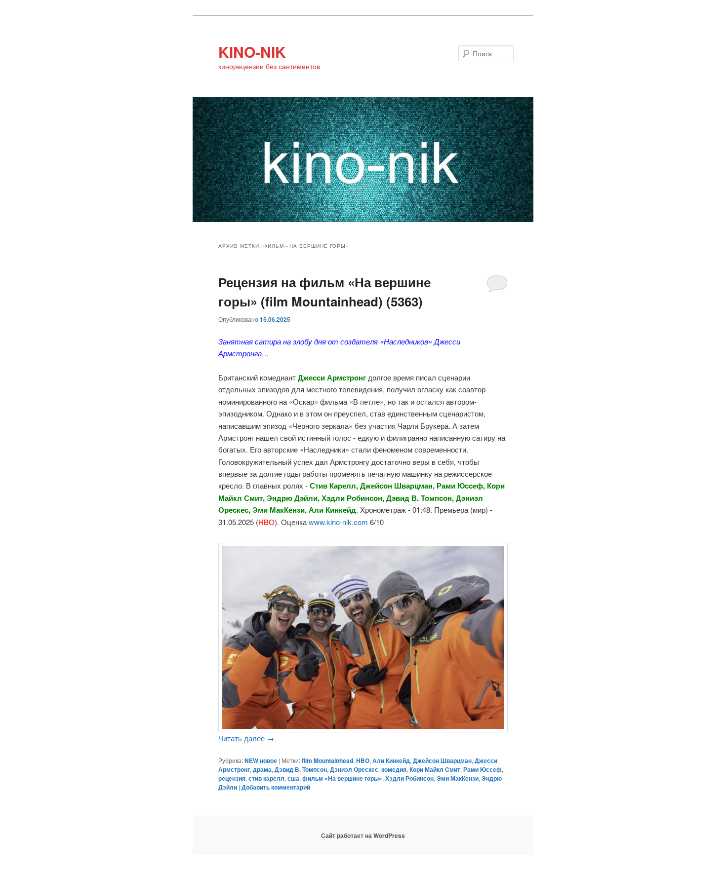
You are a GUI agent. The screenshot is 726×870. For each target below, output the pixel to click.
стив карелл (266, 778)
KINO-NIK (252, 51)
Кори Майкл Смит (434, 769)
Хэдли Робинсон (409, 778)
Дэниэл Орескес (354, 769)
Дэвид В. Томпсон (301, 769)
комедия (393, 769)
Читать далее (246, 738)
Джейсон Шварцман (442, 760)
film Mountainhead (327, 760)
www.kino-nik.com (338, 522)
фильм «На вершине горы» (342, 778)
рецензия (231, 778)
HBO (362, 760)
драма (262, 769)
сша (293, 778)
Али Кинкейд (391, 760)
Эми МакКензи (458, 778)
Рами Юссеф (482, 769)
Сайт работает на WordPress (363, 835)
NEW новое (260, 760)
